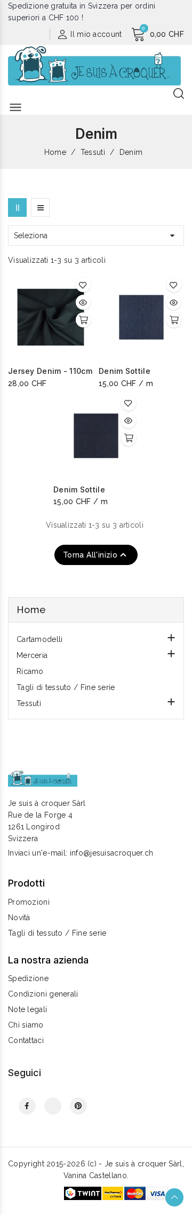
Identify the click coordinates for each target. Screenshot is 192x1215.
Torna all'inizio (96, 555)
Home (31, 609)
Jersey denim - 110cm (50, 370)
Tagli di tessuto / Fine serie (66, 687)
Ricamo (30, 671)
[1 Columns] (40, 207)
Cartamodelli (40, 639)
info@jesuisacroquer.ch (112, 853)
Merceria (32, 655)
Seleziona (96, 235)
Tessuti (29, 703)
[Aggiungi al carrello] (83, 319)
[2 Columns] (17, 207)
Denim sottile (124, 370)
